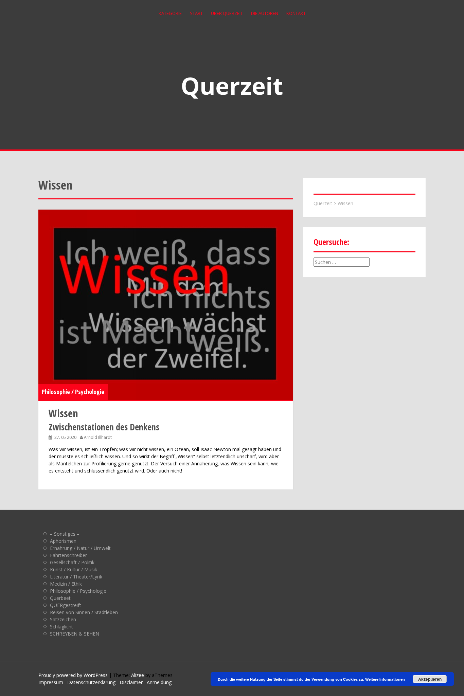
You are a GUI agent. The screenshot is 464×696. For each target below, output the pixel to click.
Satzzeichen (63, 619)
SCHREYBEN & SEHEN (74, 633)
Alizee (137, 675)
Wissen (345, 203)
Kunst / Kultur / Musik (73, 569)
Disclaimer (131, 682)
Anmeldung (159, 682)
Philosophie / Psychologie (73, 392)
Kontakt (296, 13)
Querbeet (60, 598)
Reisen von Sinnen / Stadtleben (84, 612)
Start (196, 13)
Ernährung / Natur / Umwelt (80, 548)
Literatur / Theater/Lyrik (76, 576)
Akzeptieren (430, 679)
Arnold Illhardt (98, 437)
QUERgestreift (65, 605)
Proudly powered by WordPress (73, 675)
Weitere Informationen (385, 679)
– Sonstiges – (64, 534)
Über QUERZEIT (227, 13)
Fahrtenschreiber (68, 555)
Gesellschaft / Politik (72, 562)
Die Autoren (264, 13)
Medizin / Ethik (66, 584)
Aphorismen (63, 541)
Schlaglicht (61, 626)
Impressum (50, 682)
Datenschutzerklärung (91, 682)
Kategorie (170, 13)
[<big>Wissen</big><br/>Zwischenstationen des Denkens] (165, 305)
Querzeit (232, 85)
